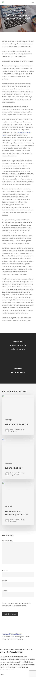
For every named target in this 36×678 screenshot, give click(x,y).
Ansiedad (13, 10)
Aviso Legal (6, 634)
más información (11, 652)
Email (4, 581)
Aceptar (20, 652)
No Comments (18, 25)
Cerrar (2, 674)
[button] (33, 2)
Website (4, 591)
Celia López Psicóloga (13, 23)
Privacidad (13, 634)
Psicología (22, 10)
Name (4, 571)
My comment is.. (7, 541)
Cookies (19, 634)
